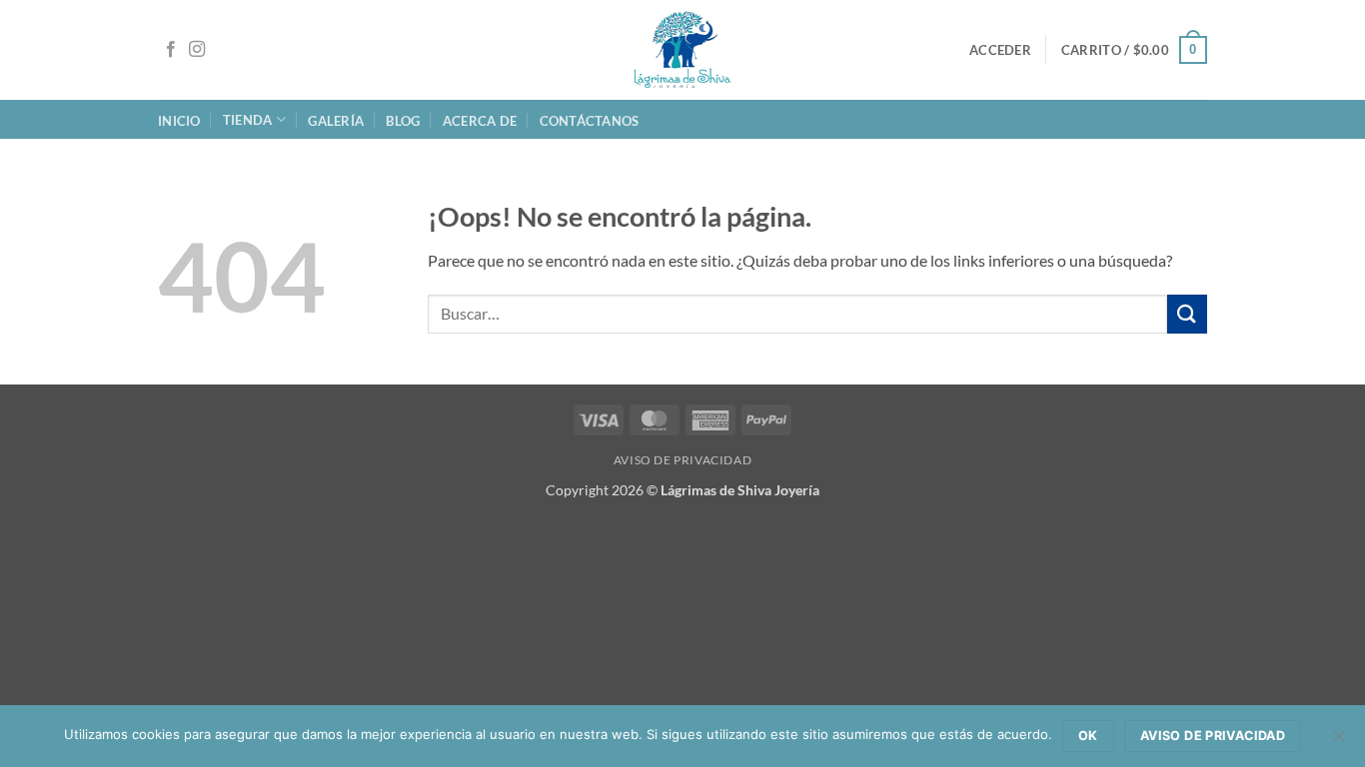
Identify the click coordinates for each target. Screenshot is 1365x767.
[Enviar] (1187, 314)
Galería (336, 121)
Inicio (179, 121)
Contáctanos (590, 121)
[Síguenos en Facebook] (171, 50)
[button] (1000, 50)
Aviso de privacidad (1212, 735)
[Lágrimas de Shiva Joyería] (682, 50)
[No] (1338, 742)
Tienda (248, 120)
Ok (1088, 735)
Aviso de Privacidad (683, 459)
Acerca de (480, 121)
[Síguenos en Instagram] (197, 50)
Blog (403, 121)
